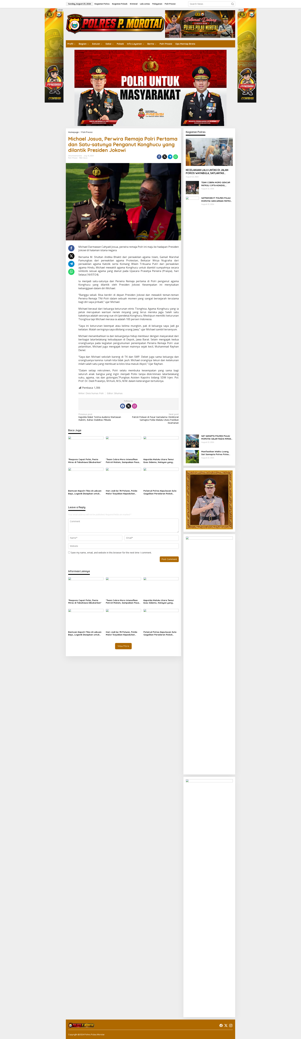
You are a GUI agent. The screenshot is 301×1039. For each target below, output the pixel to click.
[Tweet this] (164, 156)
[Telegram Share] (170, 156)
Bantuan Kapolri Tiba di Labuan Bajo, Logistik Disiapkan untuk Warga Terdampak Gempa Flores (85, 492)
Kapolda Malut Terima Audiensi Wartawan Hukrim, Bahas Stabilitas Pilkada (99, 417)
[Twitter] (128, 406)
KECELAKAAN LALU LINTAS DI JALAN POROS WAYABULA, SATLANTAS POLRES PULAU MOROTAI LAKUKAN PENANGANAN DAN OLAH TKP (207, 171)
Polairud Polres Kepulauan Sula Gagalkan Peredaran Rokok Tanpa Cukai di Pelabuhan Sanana (159, 492)
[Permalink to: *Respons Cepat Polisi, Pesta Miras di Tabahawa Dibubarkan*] (85, 446)
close (60, 9)
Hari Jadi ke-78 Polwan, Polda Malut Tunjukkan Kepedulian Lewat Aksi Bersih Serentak (121, 492)
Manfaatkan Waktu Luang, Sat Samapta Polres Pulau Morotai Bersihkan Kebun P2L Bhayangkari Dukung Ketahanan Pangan (216, 453)
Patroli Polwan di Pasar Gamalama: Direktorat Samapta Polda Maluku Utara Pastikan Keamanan (155, 418)
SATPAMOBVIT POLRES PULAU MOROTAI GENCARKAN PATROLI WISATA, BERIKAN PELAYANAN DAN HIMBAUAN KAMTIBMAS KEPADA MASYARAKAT (216, 199)
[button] (232, 4)
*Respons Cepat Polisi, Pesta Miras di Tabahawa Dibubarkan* (84, 460)
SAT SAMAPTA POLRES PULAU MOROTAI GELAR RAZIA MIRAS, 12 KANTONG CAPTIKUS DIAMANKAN (216, 437)
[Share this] (159, 156)
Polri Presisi (72, 158)
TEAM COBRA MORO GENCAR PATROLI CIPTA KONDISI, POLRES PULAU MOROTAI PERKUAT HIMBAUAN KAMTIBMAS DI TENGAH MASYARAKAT (215, 184)
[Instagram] (134, 406)
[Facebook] (122, 406)
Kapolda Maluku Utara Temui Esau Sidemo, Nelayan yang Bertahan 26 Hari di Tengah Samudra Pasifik (158, 461)
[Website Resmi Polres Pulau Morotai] (115, 23)
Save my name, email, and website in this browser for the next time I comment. (111, 552)
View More (123, 646)
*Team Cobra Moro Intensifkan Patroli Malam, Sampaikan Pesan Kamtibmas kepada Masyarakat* (123, 461)
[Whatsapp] (175, 156)
